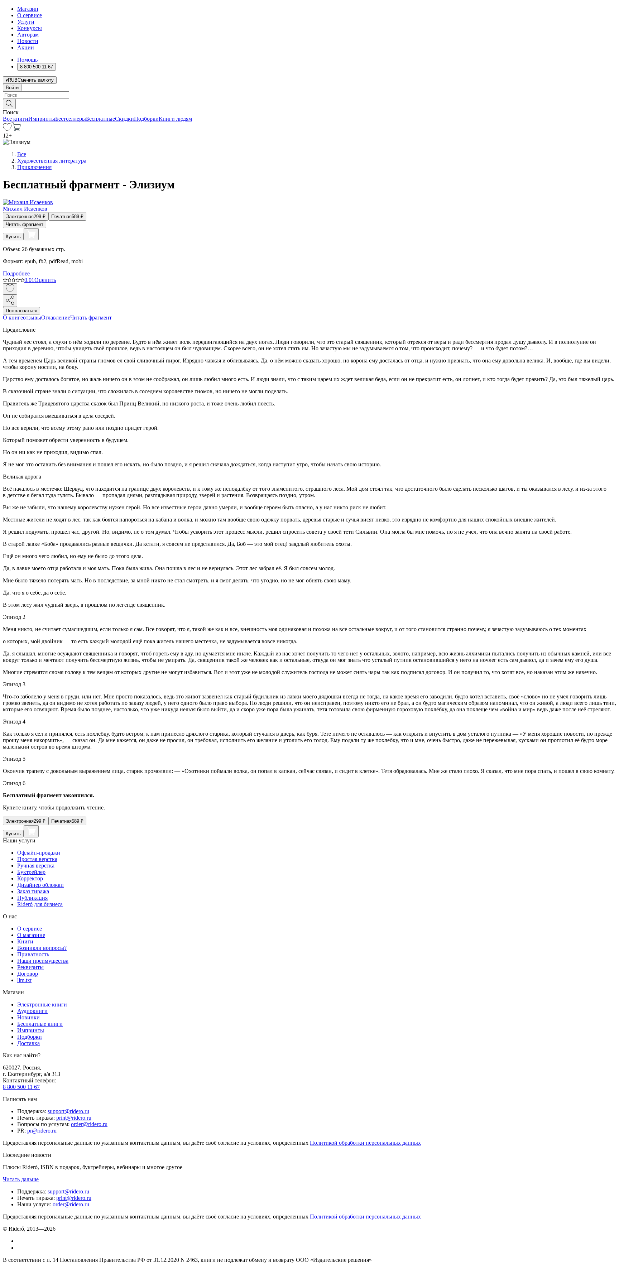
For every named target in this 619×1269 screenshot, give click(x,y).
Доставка (28, 1043)
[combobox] (309, 95)
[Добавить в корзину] (31, 234)
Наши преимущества (42, 961)
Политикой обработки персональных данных (365, 1143)
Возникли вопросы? (42, 948)
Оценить (45, 280)
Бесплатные (100, 119)
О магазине (31, 935)
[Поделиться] (10, 300)
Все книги (15, 119)
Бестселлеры (70, 119)
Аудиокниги (32, 1011)
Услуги (25, 22)
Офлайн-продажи (38, 853)
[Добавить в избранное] (10, 288)
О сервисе (29, 15)
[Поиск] (9, 104)
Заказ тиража (33, 891)
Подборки (146, 119)
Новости (27, 41)
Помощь (27, 60)
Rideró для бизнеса (40, 904)
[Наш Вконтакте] (21, 1241)
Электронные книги (42, 1004)
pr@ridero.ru (42, 1131)
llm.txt (24, 980)
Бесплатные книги (40, 1024)
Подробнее (16, 273)
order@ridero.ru (89, 1124)
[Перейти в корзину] (16, 129)
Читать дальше (21, 1179)
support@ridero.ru (68, 1111)
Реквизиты (30, 967)
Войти (12, 87)
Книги (25, 941)
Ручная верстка (35, 865)
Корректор (30, 878)
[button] (309, 103)
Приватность (33, 954)
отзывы (32, 317)
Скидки (124, 119)
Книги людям (175, 119)
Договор (27, 974)
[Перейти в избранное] (7, 129)
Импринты (41, 119)
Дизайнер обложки (40, 885)
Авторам (28, 35)
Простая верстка (37, 859)
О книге (13, 317)
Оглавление (55, 317)
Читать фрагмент (24, 224)
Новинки (28, 1017)
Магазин (27, 9)
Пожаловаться (21, 310)
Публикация (32, 898)
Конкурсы (29, 28)
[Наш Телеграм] (20, 1248)
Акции (25, 47)
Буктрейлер (31, 872)
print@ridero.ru (73, 1118)
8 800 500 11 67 (21, 1087)
